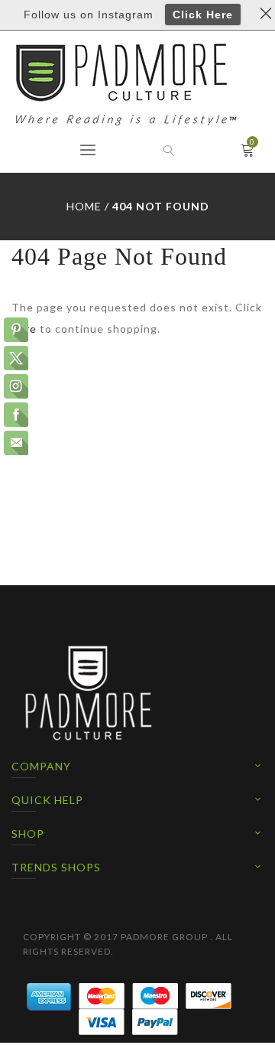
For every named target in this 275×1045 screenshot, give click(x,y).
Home (84, 206)
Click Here (203, 14)
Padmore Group (164, 936)
